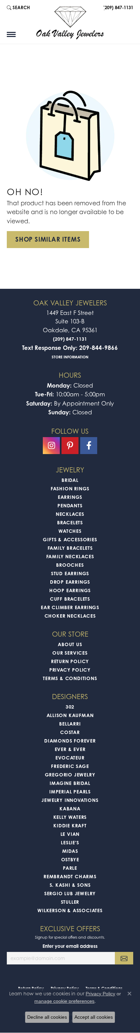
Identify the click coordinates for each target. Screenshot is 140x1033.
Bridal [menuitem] (70, 480)
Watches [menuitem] (70, 531)
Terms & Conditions (70, 678)
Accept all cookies (93, 1017)
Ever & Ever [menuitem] (70, 749)
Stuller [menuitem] (70, 902)
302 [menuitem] (70, 707)
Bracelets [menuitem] (70, 522)
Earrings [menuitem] (70, 497)
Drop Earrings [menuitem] (70, 582)
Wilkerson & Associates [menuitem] (70, 910)
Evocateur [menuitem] (69, 757)
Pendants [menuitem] (69, 505)
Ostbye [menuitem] (70, 859)
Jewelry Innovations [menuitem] (69, 800)
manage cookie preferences (64, 1001)
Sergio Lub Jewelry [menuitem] (70, 893)
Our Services (70, 653)
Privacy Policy (70, 670)
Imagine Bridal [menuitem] (70, 783)
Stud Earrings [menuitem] (70, 573)
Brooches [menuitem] (70, 565)
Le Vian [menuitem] (70, 834)
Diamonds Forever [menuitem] (70, 741)
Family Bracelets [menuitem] (70, 548)
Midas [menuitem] (70, 851)
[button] (18, 7)
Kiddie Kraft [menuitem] (70, 825)
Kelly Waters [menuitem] (70, 817)
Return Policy (70, 661)
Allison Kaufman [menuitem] (70, 715)
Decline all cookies (47, 1017)
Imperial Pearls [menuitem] (70, 791)
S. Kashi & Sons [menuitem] (70, 885)
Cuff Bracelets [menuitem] (70, 599)
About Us (70, 644)
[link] (117, 7)
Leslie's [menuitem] (70, 842)
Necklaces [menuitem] (70, 514)
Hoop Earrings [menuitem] (70, 590)
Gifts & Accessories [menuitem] (70, 539)
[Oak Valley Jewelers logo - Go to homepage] (70, 22)
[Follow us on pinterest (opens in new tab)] (70, 445)
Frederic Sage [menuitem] (70, 766)
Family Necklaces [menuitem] (70, 556)
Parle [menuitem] (70, 868)
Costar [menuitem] (70, 732)
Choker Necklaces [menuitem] (70, 616)
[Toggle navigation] (11, 34)
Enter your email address (70, 946)
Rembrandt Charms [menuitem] (70, 876)
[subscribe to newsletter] (124, 958)
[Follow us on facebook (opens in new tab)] (88, 445)
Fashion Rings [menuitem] (70, 488)
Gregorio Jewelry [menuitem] (70, 774)
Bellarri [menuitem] (70, 724)
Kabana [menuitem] (70, 808)
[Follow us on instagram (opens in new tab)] (51, 445)
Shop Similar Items (48, 239)
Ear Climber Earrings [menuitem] (70, 607)
